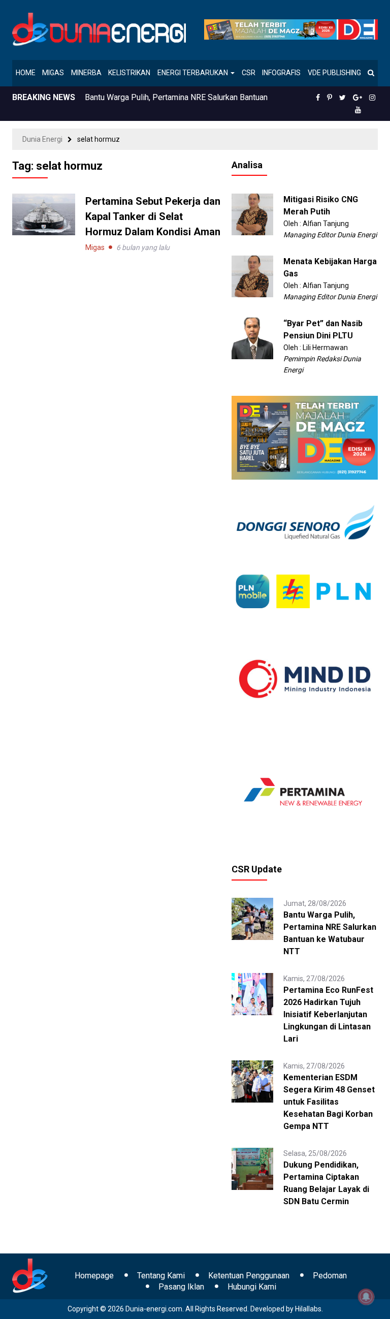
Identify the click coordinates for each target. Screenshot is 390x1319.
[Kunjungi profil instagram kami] (372, 97)
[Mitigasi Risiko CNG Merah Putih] (253, 214)
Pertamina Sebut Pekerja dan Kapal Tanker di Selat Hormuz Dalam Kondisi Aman (152, 216)
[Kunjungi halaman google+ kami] (357, 97)
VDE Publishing (334, 73)
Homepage (94, 1275)
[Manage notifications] (366, 1297)
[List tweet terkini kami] (342, 97)
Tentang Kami (161, 1275)
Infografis (281, 73)
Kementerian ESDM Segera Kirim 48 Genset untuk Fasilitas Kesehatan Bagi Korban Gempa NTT (329, 1102)
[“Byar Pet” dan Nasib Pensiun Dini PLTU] (253, 338)
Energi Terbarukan (193, 73)
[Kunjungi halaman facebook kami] (317, 97)
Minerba (86, 73)
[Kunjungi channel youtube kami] (358, 110)
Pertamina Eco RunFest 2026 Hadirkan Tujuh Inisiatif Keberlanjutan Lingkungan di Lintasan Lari (328, 1014)
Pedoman (330, 1275)
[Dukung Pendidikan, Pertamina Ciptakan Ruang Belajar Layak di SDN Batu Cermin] (253, 1168)
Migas (53, 73)
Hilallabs (308, 1309)
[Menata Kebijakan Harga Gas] (253, 276)
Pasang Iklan (181, 1287)
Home (26, 73)
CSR (248, 73)
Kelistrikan (129, 73)
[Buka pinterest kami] (329, 97)
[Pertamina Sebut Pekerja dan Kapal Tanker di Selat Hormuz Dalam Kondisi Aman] (43, 214)
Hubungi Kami (252, 1287)
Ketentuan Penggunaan (248, 1275)
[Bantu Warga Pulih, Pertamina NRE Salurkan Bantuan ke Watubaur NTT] (253, 918)
